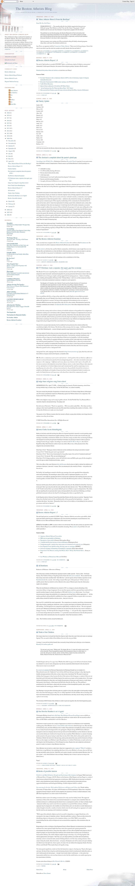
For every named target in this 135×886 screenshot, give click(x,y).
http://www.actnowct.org (71, 351)
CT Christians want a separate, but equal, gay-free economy (59, 268)
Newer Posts (39, 869)
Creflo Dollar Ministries (46, 84)
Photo (8, 260)
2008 (8, 210)
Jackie (11, 95)
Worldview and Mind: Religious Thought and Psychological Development (56, 775)
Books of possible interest (47, 771)
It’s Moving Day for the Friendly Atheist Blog (17, 254)
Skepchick (9, 223)
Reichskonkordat (41, 580)
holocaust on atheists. (74, 575)
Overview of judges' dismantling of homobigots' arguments (56, 548)
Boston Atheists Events (11, 78)
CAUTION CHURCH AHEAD (15, 299)
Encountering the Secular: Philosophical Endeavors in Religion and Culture (57, 787)
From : (43, 23)
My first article (40, 249)
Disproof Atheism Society (11, 81)
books (43, 866)
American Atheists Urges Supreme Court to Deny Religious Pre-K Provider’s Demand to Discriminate (18, 232)
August (10, 151)
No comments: (61, 560)
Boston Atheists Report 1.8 (48, 60)
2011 (8, 133)
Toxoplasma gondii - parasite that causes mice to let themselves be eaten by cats (61, 544)
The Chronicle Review (59, 861)
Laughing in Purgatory (13, 279)
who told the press (62, 464)
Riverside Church (71, 161)
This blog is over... (11, 301)
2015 (8, 123)
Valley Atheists (65, 46)
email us (75, 527)
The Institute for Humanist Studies (16, 315)
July (9, 153)
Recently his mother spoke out (44, 644)
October (10, 146)
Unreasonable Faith (12, 243)
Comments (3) (59, 52)
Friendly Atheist (11, 252)
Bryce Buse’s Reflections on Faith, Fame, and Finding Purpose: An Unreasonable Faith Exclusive (17, 246)
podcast (44, 95)
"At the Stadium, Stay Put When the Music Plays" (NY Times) (56, 88)
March (10, 201)
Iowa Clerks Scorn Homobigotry (50, 429)
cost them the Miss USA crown (62, 304)
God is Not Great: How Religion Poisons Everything (65, 715)
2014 (8, 126)
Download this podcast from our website (47, 70)
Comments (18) (50, 52)
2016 (8, 120)
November (11, 143)
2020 (8, 113)
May (9, 159)
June (9, 156)
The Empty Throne (12, 238)
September (11, 148)
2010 (8, 136)
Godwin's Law (71, 592)
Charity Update (43, 101)
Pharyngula (10, 271)
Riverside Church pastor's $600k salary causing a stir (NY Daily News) (59, 82)
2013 (8, 128)
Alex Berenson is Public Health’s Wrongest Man (18, 224)
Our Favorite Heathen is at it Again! (51, 711)
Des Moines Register (75, 441)
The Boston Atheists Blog (34, 8)
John (10, 97)
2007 (8, 212)
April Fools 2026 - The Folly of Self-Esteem (17, 239)
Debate (58, 765)
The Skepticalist (11, 312)
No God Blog (10, 229)
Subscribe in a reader (10, 57)
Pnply (10, 102)
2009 (8, 138)
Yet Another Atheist (12, 317)
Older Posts (90, 869)
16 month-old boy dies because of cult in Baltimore (54, 542)
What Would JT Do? (12, 264)
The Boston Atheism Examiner (49, 239)
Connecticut (57, 46)
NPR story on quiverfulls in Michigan (50, 538)
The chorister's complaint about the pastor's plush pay (57, 157)
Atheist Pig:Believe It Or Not (13, 280)
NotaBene (12, 99)
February (10, 204)
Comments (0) (69, 51)
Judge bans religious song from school (52, 381)
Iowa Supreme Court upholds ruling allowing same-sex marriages (57, 546)
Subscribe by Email (10, 60)
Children (44, 705)
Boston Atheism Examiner (63, 243)
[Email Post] (48, 53)
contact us (7, 49)
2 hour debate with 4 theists (64, 725)
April (9, 161)
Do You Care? (11, 258)
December (11, 141)
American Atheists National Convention (51, 536)
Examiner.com (84, 243)
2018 (8, 115)
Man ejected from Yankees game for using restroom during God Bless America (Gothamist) (64, 90)
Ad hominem (43, 565)
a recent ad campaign (43, 670)
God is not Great (66, 765)
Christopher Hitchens (49, 765)
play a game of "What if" (78, 748)
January (10, 206)
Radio (74, 765)
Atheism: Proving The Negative (15, 284)
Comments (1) (61, 51)
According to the (45, 161)
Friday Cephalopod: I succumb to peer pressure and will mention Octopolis (18, 273)
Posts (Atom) (47, 873)
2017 (8, 118)
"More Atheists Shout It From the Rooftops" (54, 19)
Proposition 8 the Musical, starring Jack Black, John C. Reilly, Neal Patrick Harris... (62, 550)
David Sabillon (13, 93)
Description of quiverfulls (47, 540)
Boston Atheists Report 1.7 (48, 512)
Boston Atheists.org (10, 72)
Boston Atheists (13, 90)
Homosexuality (53, 705)
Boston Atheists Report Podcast (13, 75)
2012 (8, 131)
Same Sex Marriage (64, 705)
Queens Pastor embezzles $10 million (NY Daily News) (55, 86)
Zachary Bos (12, 104)
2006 (8, 215)
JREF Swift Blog (11, 292)
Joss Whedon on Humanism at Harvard (50, 557)
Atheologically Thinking (13, 305)
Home (64, 869)
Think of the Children (46, 632)
